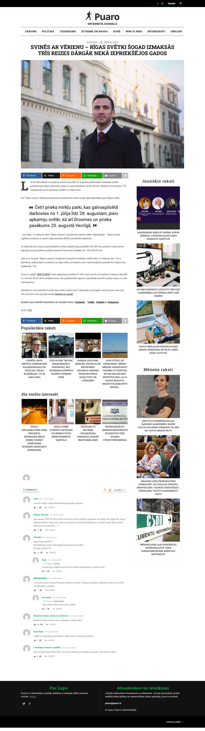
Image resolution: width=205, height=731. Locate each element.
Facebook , (80, 302)
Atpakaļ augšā (173, 722)
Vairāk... (33, 696)
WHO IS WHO (43, 274)
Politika (92, 42)
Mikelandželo (59, 601)
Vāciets (57, 564)
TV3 (30, 310)
